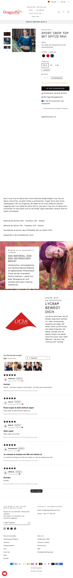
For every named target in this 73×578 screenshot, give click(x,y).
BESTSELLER (41, 7)
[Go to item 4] (37, 366)
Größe (45, 61)
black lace (43, 56)
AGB (38, 549)
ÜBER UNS (36, 16)
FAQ (5, 549)
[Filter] (27, 358)
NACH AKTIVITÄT (35, 13)
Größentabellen (9, 545)
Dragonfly (47, 29)
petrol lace (52, 56)
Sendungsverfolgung (11, 539)
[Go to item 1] (8, 366)
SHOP (31, 10)
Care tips (7, 552)
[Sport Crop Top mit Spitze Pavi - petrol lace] (43, 186)
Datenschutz (41, 545)
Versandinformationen (55, 108)
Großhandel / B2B (43, 539)
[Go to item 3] (28, 366)
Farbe (48, 52)
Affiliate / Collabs (43, 542)
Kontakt (6, 558)
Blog (5, 555)
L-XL (57, 65)
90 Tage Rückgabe (57, 78)
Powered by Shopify (36, 571)
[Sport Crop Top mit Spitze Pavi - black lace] (43, 184)
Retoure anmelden (10, 536)
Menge (44, 74)
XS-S (45, 65)
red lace (48, 56)
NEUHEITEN (31, 7)
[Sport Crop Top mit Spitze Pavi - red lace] (45, 184)
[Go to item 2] (18, 366)
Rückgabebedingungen (45, 552)
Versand (55, 45)
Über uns (40, 536)
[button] (4, 573)
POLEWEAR (40, 10)
